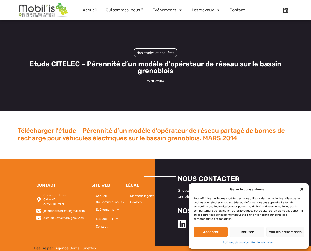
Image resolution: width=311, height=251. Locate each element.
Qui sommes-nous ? (124, 10)
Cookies (136, 202)
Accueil (90, 10)
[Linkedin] (285, 10)
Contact (237, 10)
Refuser (247, 232)
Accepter (210, 232)
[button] (302, 189)
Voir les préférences (285, 232)
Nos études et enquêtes (155, 53)
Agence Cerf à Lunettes (75, 248)
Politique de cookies (236, 242)
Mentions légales (262, 242)
